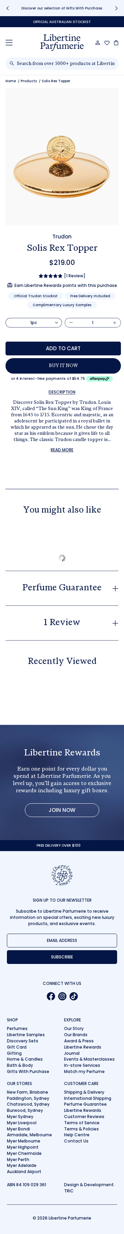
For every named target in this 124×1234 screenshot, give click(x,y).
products (29, 81)
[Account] (97, 43)
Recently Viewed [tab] (62, 662)
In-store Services (82, 1065)
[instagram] (62, 996)
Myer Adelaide (22, 1165)
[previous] (7, 8)
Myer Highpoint (23, 1147)
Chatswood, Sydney (28, 1104)
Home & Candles (25, 1059)
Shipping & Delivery (84, 1092)
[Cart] (116, 42)
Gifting (14, 1053)
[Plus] (115, 323)
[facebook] (50, 996)
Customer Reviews (84, 1116)
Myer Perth (18, 1159)
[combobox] (65, 64)
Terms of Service (82, 1123)
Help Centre (77, 1135)
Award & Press (79, 1041)
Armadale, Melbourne (29, 1135)
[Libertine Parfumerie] (62, 42)
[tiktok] (73, 996)
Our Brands (75, 1035)
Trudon (62, 236)
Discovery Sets (22, 1041)
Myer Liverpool (22, 1123)
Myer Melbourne (23, 1141)
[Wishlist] (107, 43)
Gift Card (17, 1047)
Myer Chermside (24, 1153)
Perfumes (17, 1028)
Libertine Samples (26, 1035)
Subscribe (62, 957)
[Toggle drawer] (9, 42)
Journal (72, 1053)
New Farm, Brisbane (27, 1092)
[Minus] (71, 323)
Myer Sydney (20, 1116)
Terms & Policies (81, 1129)
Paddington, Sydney (28, 1098)
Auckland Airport (24, 1171)
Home (11, 81)
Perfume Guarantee (85, 1104)
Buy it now (63, 366)
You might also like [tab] (62, 510)
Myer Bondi (18, 1129)
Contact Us (76, 1141)
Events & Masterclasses (89, 1059)
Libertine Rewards (82, 1047)
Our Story (74, 1028)
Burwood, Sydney (25, 1110)
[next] (116, 8)
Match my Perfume (84, 1071)
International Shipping (87, 1098)
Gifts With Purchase (28, 1071)
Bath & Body (20, 1065)
